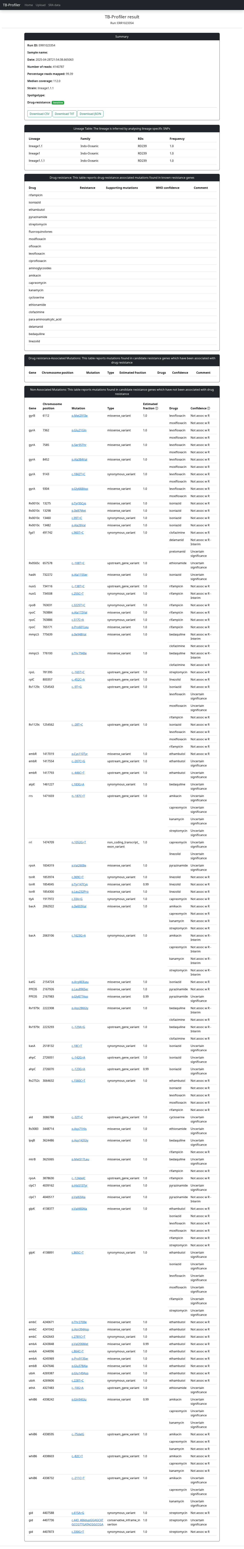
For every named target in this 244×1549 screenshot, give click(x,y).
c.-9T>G (77, 687)
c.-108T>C (78, 563)
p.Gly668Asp (80, 489)
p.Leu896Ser (80, 989)
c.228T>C (78, 1380)
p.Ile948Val (79, 634)
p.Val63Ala (78, 1197)
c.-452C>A (78, 679)
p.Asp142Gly (80, 1140)
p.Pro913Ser (80, 1359)
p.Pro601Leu (80, 627)
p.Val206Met (80, 1344)
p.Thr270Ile (79, 1322)
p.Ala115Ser (80, 575)
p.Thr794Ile (79, 653)
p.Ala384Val (79, 459)
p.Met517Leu (80, 1159)
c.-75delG (78, 1434)
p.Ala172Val (79, 612)
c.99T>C (77, 518)
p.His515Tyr (80, 1185)
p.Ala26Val (79, 525)
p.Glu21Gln (79, 430)
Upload (41, 5)
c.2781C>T (78, 1337)
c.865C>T (78, 1252)
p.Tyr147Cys (80, 884)
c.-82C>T (77, 1456)
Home (29, 5)
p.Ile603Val (79, 906)
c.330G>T (78, 1532)
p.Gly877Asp (80, 996)
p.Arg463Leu (80, 982)
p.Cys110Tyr (80, 754)
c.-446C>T (78, 773)
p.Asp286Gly (80, 1008)
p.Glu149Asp (80, 1373)
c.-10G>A (77, 1388)
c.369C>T (78, 877)
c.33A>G (77, 899)
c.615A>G (78, 1513)
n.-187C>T (78, 796)
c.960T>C (78, 533)
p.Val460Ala (79, 1209)
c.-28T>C (77, 725)
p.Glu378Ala (80, 1366)
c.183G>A (78, 784)
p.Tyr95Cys (79, 503)
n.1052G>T (79, 842)
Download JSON (90, 114)
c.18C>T (77, 1046)
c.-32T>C (77, 1117)
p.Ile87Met (79, 511)
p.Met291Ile (80, 416)
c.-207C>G (78, 761)
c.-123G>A (78, 1069)
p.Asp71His (79, 1129)
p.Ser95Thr (79, 445)
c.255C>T (78, 593)
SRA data (54, 5)
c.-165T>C (78, 672)
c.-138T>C (78, 586)
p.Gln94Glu (79, 1399)
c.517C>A (78, 620)
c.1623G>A (79, 935)
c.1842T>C (78, 474)
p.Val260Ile (79, 865)
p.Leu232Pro (80, 892)
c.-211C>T (78, 1478)
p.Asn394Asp (80, 1329)
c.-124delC (78, 1178)
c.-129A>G (78, 1027)
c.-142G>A (78, 1057)
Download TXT (64, 114)
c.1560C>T (78, 1081)
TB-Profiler (11, 4)
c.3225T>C (78, 605)
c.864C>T (78, 1351)
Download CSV (39, 114)
